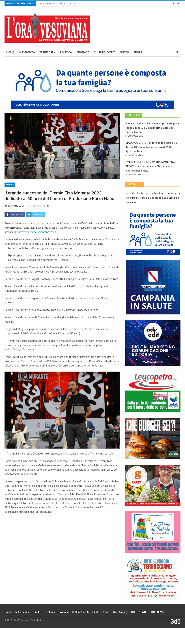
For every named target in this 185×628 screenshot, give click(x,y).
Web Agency (120, 612)
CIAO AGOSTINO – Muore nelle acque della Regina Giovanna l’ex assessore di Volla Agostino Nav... (151, 147)
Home (10, 52)
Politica (66, 52)
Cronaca (82, 52)
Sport (138, 52)
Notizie (10, 184)
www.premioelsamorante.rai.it (38, 231)
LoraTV (71, 3)
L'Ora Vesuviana (135, 135)
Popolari (134, 115)
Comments (135, 184)
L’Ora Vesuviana (46, 3)
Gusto (124, 52)
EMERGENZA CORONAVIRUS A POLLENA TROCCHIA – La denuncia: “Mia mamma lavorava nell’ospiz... (150, 166)
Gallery (61, 3)
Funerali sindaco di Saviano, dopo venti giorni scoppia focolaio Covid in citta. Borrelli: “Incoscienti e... (152, 128)
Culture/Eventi (104, 52)
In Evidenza (27, 52)
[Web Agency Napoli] (175, 621)
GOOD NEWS (138, 612)
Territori (46, 52)
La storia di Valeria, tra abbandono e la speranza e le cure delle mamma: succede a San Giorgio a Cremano (152, 197)
